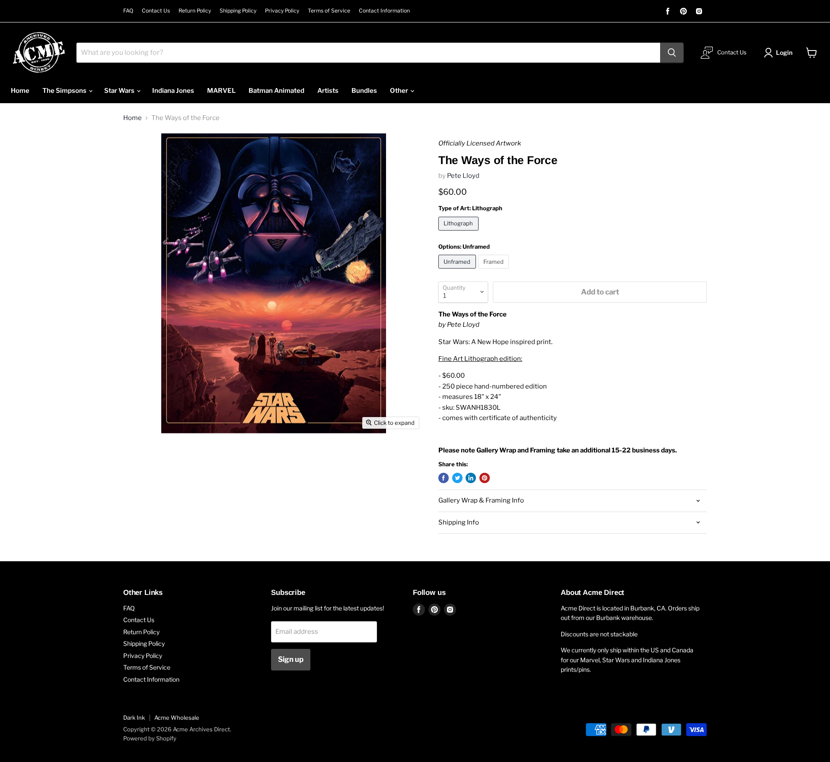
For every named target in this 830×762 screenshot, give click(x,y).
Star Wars (120, 91)
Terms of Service (329, 11)
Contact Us (156, 11)
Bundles (364, 91)
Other (399, 91)
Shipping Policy (238, 11)
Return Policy (195, 11)
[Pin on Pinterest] (484, 478)
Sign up (290, 659)
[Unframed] (458, 271)
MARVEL (221, 91)
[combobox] (368, 53)
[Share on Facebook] (443, 478)
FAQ (128, 11)
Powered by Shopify (149, 738)
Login (784, 52)
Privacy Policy (282, 11)
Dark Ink (134, 717)
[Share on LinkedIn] (471, 478)
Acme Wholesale (176, 717)
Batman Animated (276, 91)
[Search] (671, 53)
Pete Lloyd (463, 176)
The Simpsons (65, 91)
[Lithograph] (459, 233)
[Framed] (494, 271)
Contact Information (384, 11)
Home (20, 91)
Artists (327, 91)
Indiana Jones (173, 91)
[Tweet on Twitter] (457, 478)
